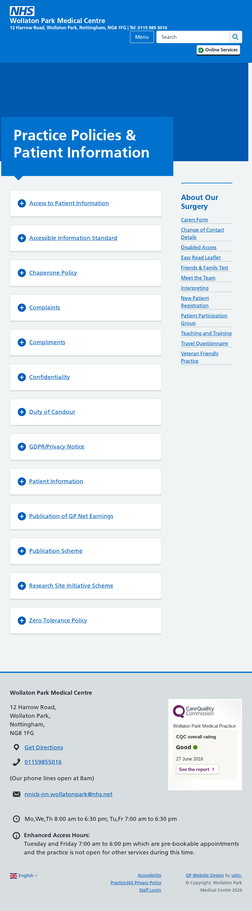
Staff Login (150, 890)
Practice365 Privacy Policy (136, 882)
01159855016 (43, 761)
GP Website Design (205, 875)
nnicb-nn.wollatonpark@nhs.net (68, 794)
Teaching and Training (206, 333)
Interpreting (195, 288)
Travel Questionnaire (204, 343)
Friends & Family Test (204, 268)
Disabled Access (198, 247)
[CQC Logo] (193, 716)
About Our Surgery (199, 202)
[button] (85, 203)
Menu (142, 37)
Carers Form (194, 220)
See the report (194, 769)
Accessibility (149, 875)
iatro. (236, 875)
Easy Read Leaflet (201, 257)
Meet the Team (198, 278)
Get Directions (44, 747)
